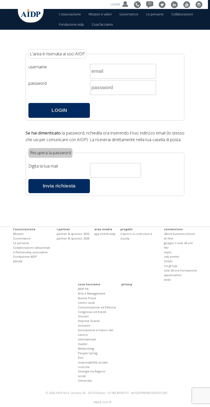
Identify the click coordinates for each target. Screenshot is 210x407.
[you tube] (188, 4)
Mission (18, 234)
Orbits (168, 261)
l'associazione (24, 229)
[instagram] (200, 4)
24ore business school (179, 234)
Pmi (80, 358)
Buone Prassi (87, 298)
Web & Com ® (102, 402)
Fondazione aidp (71, 24)
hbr (166, 247)
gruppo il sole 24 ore (178, 243)
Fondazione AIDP (25, 256)
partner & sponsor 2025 (73, 234)
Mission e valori (100, 14)
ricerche (84, 367)
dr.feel (168, 238)
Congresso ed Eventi (92, 312)
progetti (126, 229)
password (37, 83)
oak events (171, 256)
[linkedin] (175, 4)
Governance (128, 14)
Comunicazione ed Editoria (97, 307)
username (37, 67)
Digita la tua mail (43, 166)
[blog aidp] (151, 4)
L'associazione (70, 14)
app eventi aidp (105, 234)
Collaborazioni (182, 14)
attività (17, 261)
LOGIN (116, 4)
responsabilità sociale (93, 362)
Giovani (83, 316)
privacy (126, 284)
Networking (86, 348)
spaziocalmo (173, 275)
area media (103, 229)
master (83, 344)
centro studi (86, 303)
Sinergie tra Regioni (91, 371)
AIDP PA (83, 289)
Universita (85, 380)
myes (167, 252)
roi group (170, 266)
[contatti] (138, 4)
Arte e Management (91, 293)
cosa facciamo (89, 284)
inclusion (84, 325)
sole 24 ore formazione (180, 270)
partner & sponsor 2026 (73, 238)
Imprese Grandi (89, 321)
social (82, 376)
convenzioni (173, 229)
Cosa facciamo (102, 24)
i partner (63, 229)
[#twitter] (163, 4)
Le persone (155, 14)
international (87, 339)
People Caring (87, 353)
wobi (167, 279)
